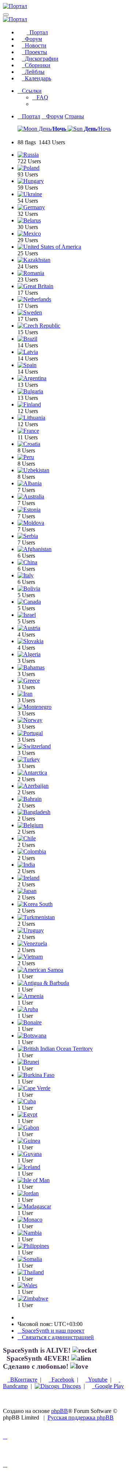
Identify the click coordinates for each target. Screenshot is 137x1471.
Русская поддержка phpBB (80, 1417)
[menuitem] (40, 97)
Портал (37, 32)
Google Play (108, 1386)
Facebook (61, 1379)
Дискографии (40, 59)
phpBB (59, 1411)
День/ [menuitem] (51, 129)
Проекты (34, 52)
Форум (32, 39)
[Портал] (15, 6)
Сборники (36, 65)
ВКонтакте (22, 1379)
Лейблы (33, 72)
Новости (34, 45)
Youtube (96, 1379)
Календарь (36, 78)
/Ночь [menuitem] (97, 129)
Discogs (70, 1386)
